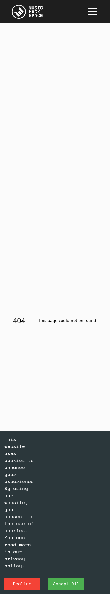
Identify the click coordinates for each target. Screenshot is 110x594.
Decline (22, 584)
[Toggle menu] (92, 12)
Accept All (66, 584)
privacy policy (14, 562)
